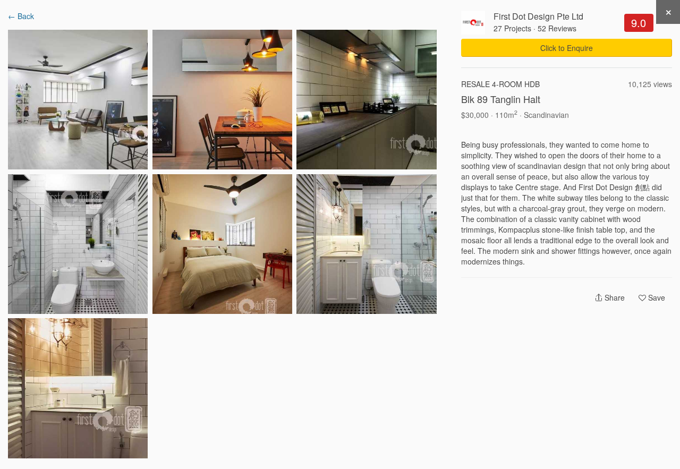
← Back (21, 16)
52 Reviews (557, 28)
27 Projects (512, 28)
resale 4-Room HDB (500, 84)
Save (655, 297)
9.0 (638, 22)
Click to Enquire (566, 47)
